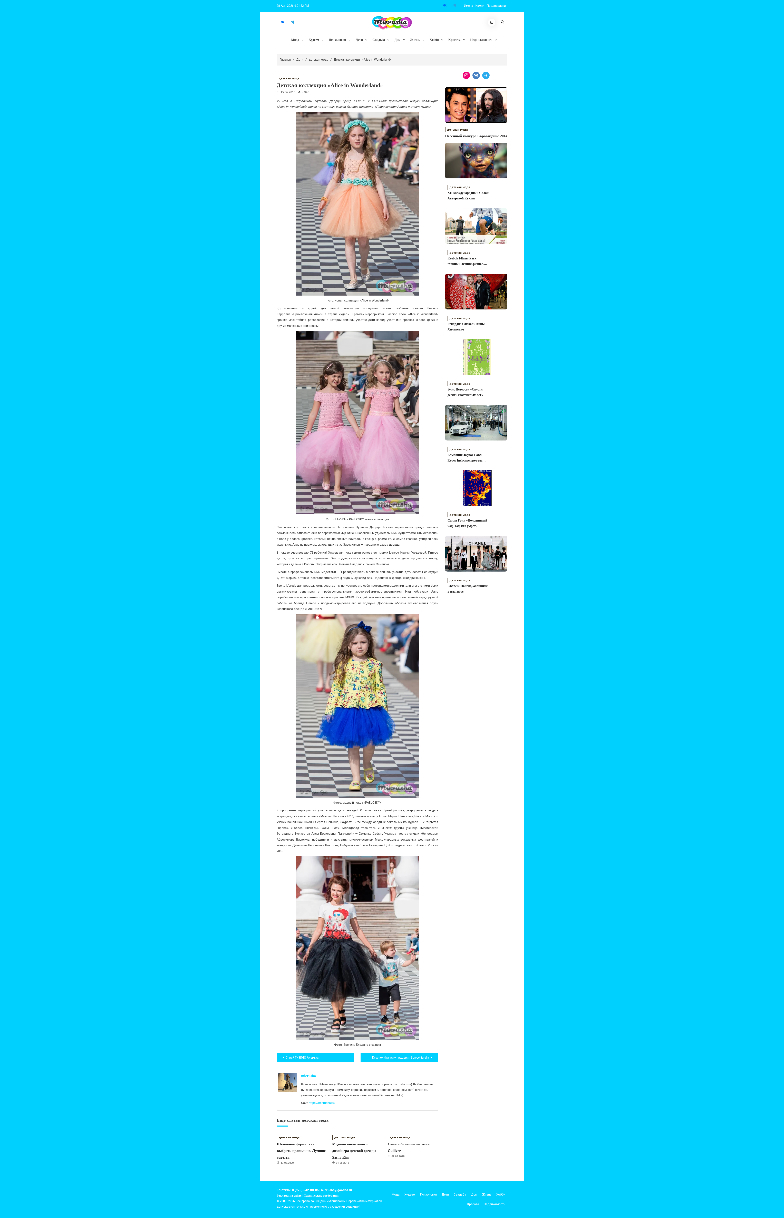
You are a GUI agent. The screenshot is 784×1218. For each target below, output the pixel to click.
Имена (468, 6)
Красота (454, 39)
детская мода (288, 78)
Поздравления (497, 6)
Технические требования (321, 1195)
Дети (359, 39)
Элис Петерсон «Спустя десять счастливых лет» (465, 392)
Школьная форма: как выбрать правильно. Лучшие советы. (301, 1150)
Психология (337, 39)
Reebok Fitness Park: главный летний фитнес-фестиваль (466, 262)
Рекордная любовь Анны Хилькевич (466, 326)
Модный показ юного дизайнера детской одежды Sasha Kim (354, 1150)
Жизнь (415, 39)
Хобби (434, 39)
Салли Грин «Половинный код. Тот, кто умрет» (467, 523)
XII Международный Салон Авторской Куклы (468, 195)
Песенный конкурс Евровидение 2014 (476, 136)
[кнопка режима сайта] (491, 22)
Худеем (314, 39)
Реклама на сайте (289, 1195)
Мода (295, 39)
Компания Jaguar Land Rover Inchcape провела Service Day (465, 458)
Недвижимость (481, 39)
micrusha (308, 1076)
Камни (479, 6)
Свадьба (378, 39)
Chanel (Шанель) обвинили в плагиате (468, 588)
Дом (397, 39)
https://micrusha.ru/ (322, 1103)
